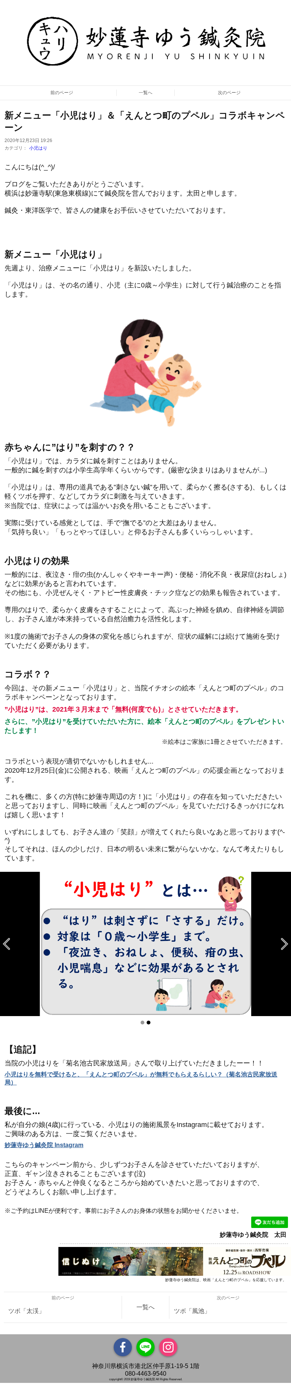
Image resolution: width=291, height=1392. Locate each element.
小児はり (38, 148)
